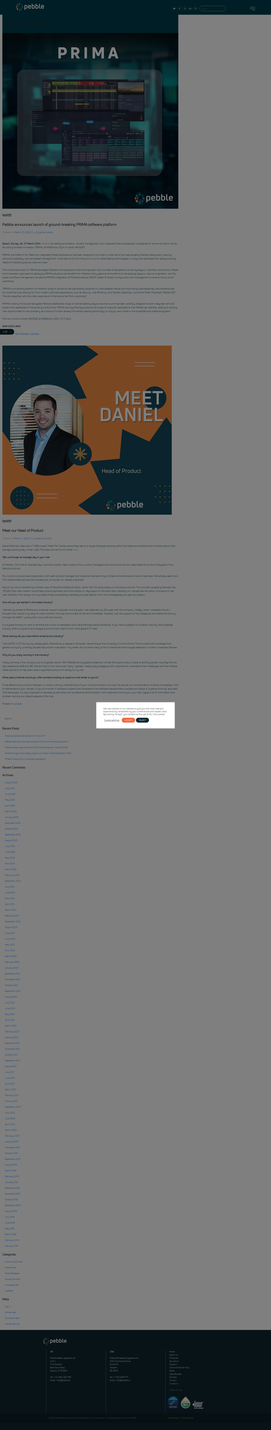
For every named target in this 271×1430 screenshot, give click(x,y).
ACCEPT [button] (128, 720)
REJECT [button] (142, 720)
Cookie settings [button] (111, 720)
